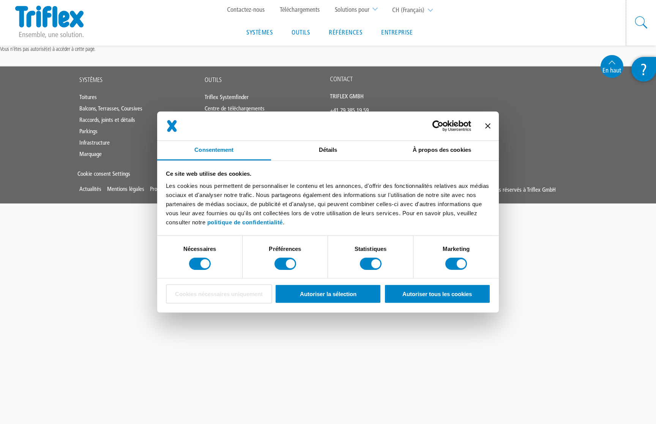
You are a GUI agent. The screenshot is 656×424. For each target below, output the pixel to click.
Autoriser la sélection (328, 294)
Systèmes (259, 32)
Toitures (88, 97)
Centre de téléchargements (235, 108)
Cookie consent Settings (103, 173)
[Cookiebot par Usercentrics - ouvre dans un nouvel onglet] (438, 126)
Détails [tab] (328, 150)
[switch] (285, 264)
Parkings (88, 131)
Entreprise (397, 32)
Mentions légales (125, 188)
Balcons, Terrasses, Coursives (110, 108)
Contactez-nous (246, 9)
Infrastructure (94, 142)
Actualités (90, 188)
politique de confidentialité (245, 222)
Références (345, 32)
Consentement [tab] (213, 150)
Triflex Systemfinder (227, 97)
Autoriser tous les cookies (437, 294)
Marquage (90, 154)
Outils (301, 32)
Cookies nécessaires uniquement (219, 294)
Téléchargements (300, 9)
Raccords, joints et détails (107, 119)
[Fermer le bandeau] (487, 126)
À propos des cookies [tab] (442, 150)
